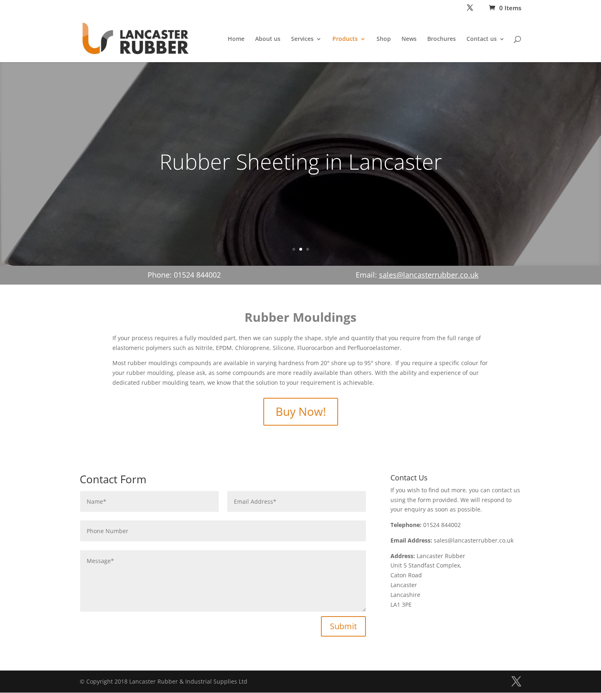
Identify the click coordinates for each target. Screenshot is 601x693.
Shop (384, 39)
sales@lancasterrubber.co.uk (428, 275)
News (409, 39)
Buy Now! (301, 411)
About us (267, 39)
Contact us (481, 39)
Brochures (441, 39)
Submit (343, 626)
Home (236, 39)
